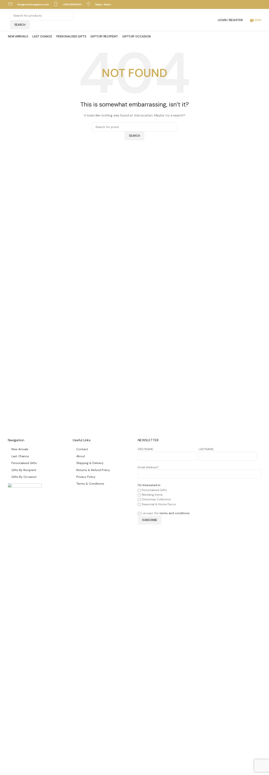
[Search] (247, 20)
